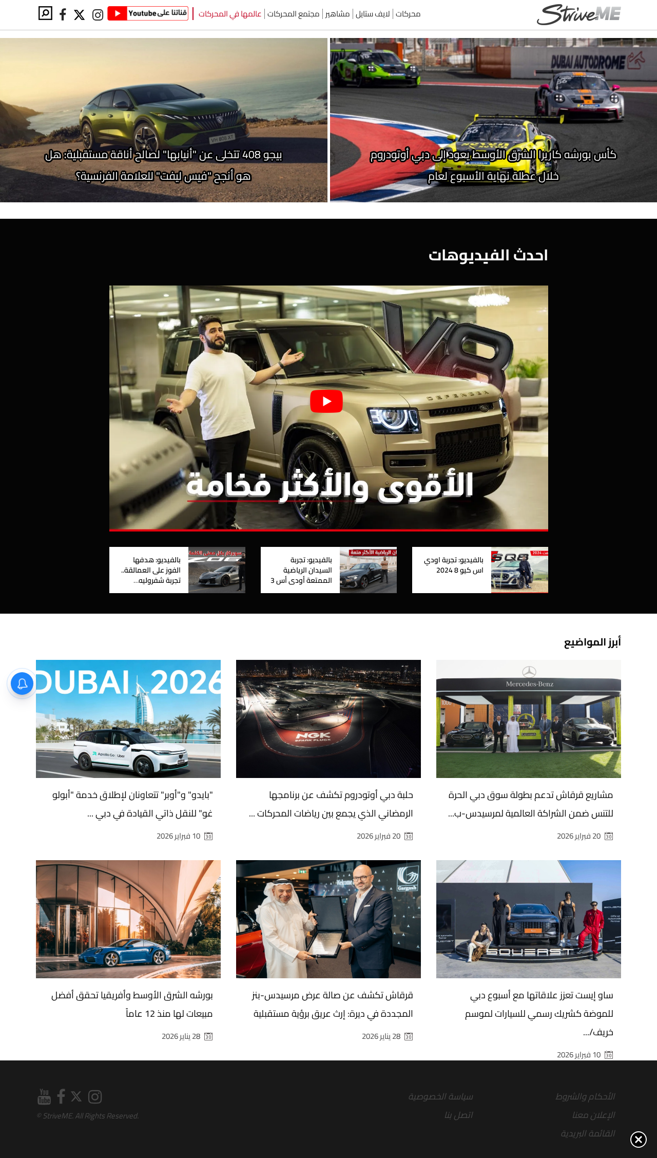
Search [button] (45, 13)
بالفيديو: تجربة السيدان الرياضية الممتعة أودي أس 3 (301, 570)
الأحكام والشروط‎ (585, 1096)
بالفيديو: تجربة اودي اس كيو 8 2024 (454, 565)
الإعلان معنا (593, 1115)
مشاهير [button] (337, 14)
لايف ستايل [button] (373, 14)
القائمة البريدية (588, 1133)
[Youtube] (147, 15)
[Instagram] (97, 15)
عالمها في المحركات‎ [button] (230, 14)
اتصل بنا (458, 1115)
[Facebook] (62, 15)
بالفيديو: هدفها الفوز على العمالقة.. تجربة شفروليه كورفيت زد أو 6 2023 (149, 575)
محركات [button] (408, 14)
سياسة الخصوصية (440, 1096)
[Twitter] (80, 15)
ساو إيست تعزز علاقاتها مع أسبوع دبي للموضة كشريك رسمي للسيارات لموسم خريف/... (539, 1013)
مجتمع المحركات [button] (293, 14)
